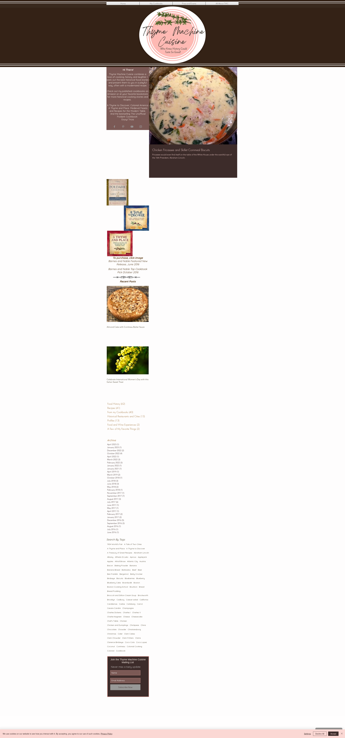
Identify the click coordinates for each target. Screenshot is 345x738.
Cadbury (120, 599)
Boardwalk (127, 582)
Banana (133, 565)
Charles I (127, 612)
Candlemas (112, 604)
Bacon (110, 565)
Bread (141, 587)
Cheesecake (136, 616)
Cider (120, 634)
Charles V (136, 612)
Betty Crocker (136, 574)
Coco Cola (129, 642)
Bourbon (133, 587)
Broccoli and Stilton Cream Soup (121, 595)
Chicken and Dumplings (117, 625)
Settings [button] (307, 733)
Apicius (133, 557)
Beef (134, 570)
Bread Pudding (113, 591)
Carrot (140, 604)
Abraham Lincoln (141, 553)
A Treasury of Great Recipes (119, 553)
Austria (142, 561)
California (144, 599)
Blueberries (130, 578)
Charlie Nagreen (114, 616)
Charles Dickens (114, 612)
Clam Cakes (129, 634)
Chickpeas (134, 625)
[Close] (341, 734)
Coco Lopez (141, 642)
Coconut (111, 646)
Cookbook (120, 651)
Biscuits (119, 578)
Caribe (122, 604)
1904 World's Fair (115, 544)
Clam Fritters (128, 638)
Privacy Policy (106, 733)
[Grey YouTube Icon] (132, 126)
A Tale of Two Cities (133, 544)
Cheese (126, 616)
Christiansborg (134, 629)
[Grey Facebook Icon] (114, 126)
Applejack (142, 557)
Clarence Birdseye (115, 642)
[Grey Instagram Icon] (140, 126)
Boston (137, 582)
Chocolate (111, 629)
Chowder (122, 629)
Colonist (110, 651)
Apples (110, 561)
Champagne (128, 608)
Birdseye (111, 578)
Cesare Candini (114, 608)
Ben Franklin (112, 574)
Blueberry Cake (114, 582)
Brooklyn (111, 599)
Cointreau (120, 646)
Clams (138, 638)
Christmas (111, 634)
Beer (140, 570)
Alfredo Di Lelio (121, 557)
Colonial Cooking (134, 646)
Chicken (123, 621)
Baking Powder (121, 565)
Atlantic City (132, 561)
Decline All (319, 733)
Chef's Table (112, 621)
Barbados (126, 570)
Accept (333, 733)
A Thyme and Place (116, 548)
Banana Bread (113, 570)
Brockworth (143, 595)
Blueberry (140, 578)
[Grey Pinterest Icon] (123, 126)
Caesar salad (132, 599)
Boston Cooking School (117, 587)
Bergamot (124, 574)
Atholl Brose (120, 561)
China (143, 625)
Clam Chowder (113, 638)
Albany (110, 557)
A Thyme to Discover (135, 548)
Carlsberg (131, 604)
